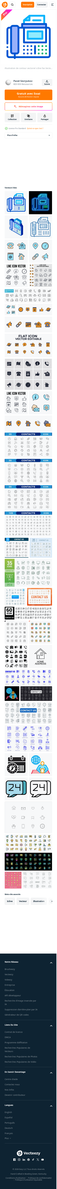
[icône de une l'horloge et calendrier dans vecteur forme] (16, 1003)
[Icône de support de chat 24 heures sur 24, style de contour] (16, 1075)
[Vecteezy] (5, 5)
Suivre (47, 84)
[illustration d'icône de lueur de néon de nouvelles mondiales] (12, 916)
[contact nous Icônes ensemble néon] (28, 1148)
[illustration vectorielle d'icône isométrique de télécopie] (16, 251)
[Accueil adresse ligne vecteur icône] (16, 879)
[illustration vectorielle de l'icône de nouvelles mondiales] (16, 1027)
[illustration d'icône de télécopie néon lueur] (16, 227)
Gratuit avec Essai (28, 95)
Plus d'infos (12, 135)
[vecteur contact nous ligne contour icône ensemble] (28, 787)
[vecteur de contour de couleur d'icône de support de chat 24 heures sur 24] (16, 1051)
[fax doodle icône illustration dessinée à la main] (16, 275)
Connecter (41, 4)
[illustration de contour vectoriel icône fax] (16, 202)
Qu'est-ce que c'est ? (35, 128)
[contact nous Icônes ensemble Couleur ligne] (28, 1129)
